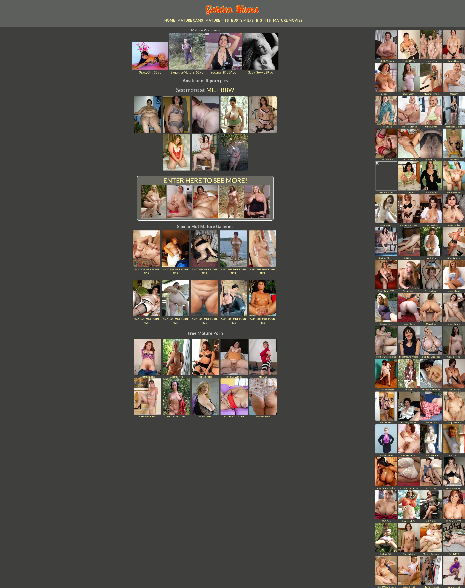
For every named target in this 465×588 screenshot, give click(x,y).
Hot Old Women (234, 377)
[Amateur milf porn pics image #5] (263, 131)
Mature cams (190, 20)
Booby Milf (205, 416)
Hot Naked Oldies (234, 416)
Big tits (263, 20)
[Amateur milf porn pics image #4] (234, 131)
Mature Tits (176, 377)
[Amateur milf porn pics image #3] (205, 131)
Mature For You (147, 416)
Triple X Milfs (205, 377)
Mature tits (217, 20)
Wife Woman (263, 416)
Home (169, 20)
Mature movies (287, 20)
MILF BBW (220, 89)
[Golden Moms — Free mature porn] (232, 10)
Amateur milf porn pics (146, 271)
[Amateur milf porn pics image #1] (147, 131)
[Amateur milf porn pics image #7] (205, 169)
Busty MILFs (242, 20)
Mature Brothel (176, 416)
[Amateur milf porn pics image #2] (176, 131)
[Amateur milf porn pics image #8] (234, 169)
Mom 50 (263, 377)
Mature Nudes (147, 377)
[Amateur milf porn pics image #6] (176, 169)
